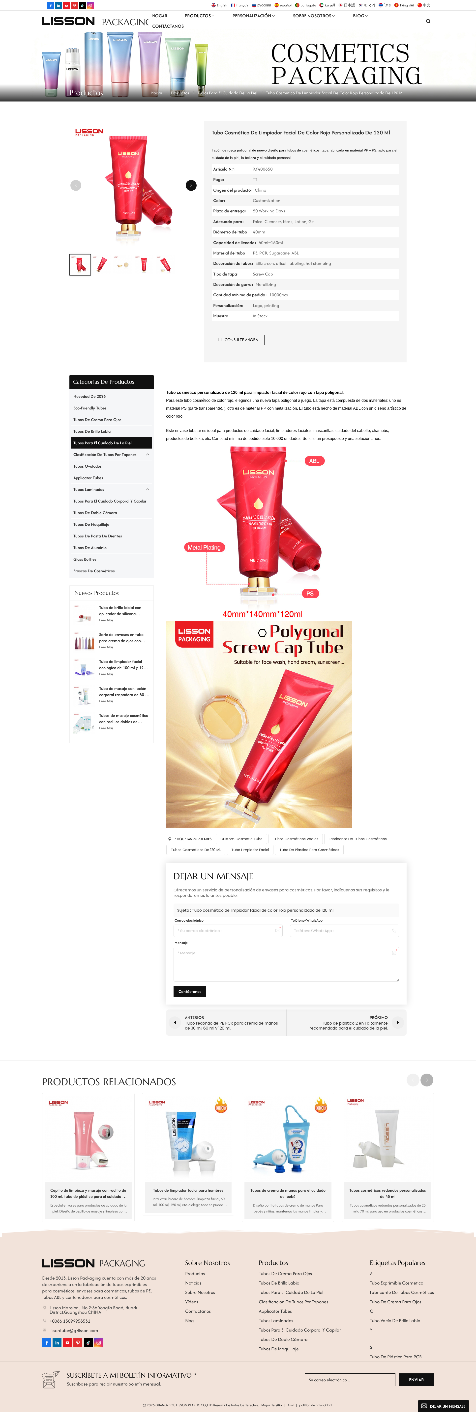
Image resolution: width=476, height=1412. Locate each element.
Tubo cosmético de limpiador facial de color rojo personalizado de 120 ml (262, 910)
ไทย (387, 5)
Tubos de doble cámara (95, 513)
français (242, 5)
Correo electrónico (189, 920)
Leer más (106, 620)
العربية (330, 5)
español (286, 5)
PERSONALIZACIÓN (252, 15)
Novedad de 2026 (89, 396)
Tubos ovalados (87, 466)
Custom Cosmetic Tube (241, 838)
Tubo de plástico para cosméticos (309, 849)
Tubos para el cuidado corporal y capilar (110, 501)
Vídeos (191, 1301)
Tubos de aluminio (90, 548)
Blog (358, 15)
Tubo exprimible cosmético (396, 1283)
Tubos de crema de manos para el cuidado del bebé (288, 1193)
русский (264, 5)
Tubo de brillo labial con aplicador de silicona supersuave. (120, 611)
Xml (291, 1405)
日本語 (349, 5)
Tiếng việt (407, 5)
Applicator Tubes (88, 478)
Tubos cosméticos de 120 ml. (196, 849)
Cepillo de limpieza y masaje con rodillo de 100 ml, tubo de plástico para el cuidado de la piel (88, 1193)
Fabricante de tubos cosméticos (358, 838)
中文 (426, 5)
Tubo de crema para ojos (395, 1301)
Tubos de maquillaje (91, 524)
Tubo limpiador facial (250, 849)
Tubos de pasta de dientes (97, 536)
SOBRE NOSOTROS (312, 15)
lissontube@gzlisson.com (74, 1330)
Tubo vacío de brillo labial (395, 1320)
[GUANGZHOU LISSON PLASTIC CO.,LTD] (68, 21)
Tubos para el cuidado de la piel (227, 93)
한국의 (369, 5)
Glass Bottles (84, 559)
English (222, 5)
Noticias (193, 1283)
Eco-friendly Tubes (90, 408)
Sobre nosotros (200, 1292)
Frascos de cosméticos (94, 571)
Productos (198, 15)
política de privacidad (315, 1405)
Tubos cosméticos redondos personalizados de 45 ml (387, 1193)
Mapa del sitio (271, 1405)
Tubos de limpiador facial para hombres (188, 1190)
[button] (191, 185)
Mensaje (181, 942)
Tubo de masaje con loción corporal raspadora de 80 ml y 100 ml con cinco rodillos (124, 691)
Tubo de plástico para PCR (396, 1356)
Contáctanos (168, 26)
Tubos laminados (88, 489)
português (308, 5)
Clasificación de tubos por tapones (105, 454)
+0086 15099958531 (70, 1321)
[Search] (428, 21)
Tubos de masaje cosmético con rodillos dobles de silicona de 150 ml (123, 718)
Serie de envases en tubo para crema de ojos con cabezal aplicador (121, 637)
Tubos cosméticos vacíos (295, 838)
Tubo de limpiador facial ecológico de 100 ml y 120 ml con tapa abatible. (122, 664)
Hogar (159, 15)
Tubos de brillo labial (92, 431)
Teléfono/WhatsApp (307, 920)
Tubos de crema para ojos (97, 420)
